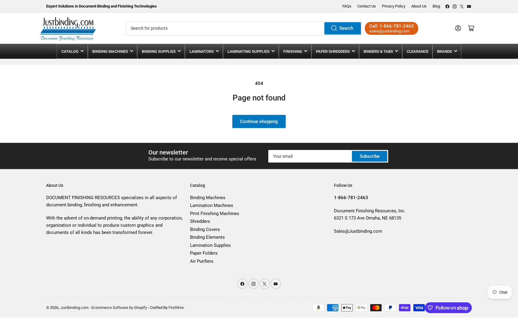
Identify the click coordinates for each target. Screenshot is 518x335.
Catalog (70, 51)
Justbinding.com (74, 307)
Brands (444, 51)
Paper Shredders (333, 51)
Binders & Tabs (378, 51)
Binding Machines (110, 51)
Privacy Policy (393, 6)
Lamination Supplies (210, 245)
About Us (419, 6)
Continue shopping (259, 121)
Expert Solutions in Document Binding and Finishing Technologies (101, 6)
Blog (436, 6)
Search (346, 28)
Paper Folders (204, 253)
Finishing (292, 51)
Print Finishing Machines (214, 213)
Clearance (417, 51)
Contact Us (366, 6)
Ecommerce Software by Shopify (119, 307)
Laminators (201, 51)
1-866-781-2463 (397, 26)
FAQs (346, 6)
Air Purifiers (201, 261)
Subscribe (370, 156)
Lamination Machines (211, 205)
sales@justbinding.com (389, 31)
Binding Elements (207, 237)
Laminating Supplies (248, 51)
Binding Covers (205, 229)
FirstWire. (176, 307)
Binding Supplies (159, 51)
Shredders (200, 221)
